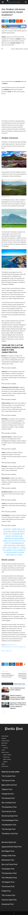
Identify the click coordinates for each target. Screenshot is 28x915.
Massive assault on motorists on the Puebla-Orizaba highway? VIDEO (17, 697)
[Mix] (17, 21)
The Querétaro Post (9, 807)
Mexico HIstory (7, 759)
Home (3, 5)
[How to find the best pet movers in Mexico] (5, 689)
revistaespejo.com (21, 646)
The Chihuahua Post (9, 878)
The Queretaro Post (9, 873)
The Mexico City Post (10, 834)
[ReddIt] (21, 21)
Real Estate (4, 743)
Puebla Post (6, 891)
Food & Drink (5, 766)
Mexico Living (5, 752)
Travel (3, 750)
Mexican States (9, 5)
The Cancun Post (8, 780)
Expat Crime (6, 757)
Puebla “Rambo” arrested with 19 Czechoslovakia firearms (22, 676)
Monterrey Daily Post (10, 816)
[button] (2, 2)
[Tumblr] (10, 21)
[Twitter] (6, 21)
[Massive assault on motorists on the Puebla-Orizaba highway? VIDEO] (5, 697)
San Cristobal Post (9, 803)
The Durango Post (8, 829)
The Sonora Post (8, 886)
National (4, 738)
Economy (5, 747)
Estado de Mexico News (4, 706)
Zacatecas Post (8, 904)
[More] (24, 21)
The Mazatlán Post (9, 825)
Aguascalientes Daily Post (11, 847)
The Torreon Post (8, 895)
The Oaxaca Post (8, 798)
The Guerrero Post (9, 811)
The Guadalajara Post (10, 820)
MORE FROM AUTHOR (19, 684)
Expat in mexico (5, 691)
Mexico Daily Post (6, 651)
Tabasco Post (7, 789)
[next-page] (5, 712)
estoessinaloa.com (11, 644)
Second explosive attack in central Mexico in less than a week (8, 675)
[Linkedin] (13, 21)
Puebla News (5, 736)
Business (4, 745)
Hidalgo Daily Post (9, 856)
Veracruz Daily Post (9, 900)
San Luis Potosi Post (9, 864)
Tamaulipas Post (8, 869)
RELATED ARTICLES (7, 684)
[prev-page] (3, 712)
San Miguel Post (8, 851)
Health (3, 764)
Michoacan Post (8, 860)
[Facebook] (3, 21)
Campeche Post (8, 794)
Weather (5, 761)
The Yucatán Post (8, 776)
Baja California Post (9, 785)
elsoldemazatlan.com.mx (8, 646)
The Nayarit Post (8, 882)
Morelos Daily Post (9, 842)
